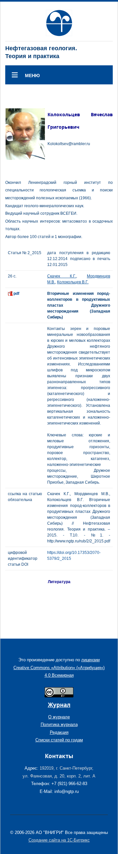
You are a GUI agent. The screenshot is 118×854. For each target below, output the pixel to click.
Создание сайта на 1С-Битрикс (59, 840)
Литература (59, 582)
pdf (16, 293)
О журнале (59, 716)
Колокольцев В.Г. (72, 282)
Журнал (59, 705)
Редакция (59, 732)
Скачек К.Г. (61, 276)
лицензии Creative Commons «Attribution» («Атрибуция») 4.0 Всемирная (59, 667)
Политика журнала (59, 724)
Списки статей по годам (59, 739)
